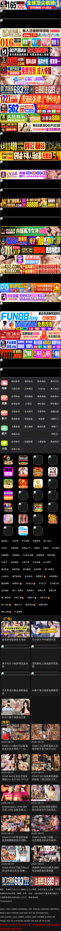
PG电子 (4, 548)
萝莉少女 (55, 381)
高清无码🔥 (30, 604)
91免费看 (19, 611)
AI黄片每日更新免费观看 (45, 690)
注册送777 (26, 548)
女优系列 (28, 411)
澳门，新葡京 (18, 590)
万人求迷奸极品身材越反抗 (15, 692)
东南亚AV (54, 396)
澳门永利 (47, 541)
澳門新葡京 (17, 576)
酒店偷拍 (15, 562)
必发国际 (38, 569)
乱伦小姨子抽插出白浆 (14, 717)
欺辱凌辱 (15, 403)
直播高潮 (40, 555)
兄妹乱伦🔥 (45, 597)
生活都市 (15, 441)
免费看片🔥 (41, 576)
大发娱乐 (5, 576)
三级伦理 (15, 388)
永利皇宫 (29, 576)
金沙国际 (5, 590)
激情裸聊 (5, 583)
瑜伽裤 (41, 418)
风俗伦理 (55, 441)
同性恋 (54, 433)
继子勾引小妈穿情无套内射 (15, 665)
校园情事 (28, 441)
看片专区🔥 (6, 604)
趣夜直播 (16, 569)
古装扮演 (15, 411)
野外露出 (55, 403)
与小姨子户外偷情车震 (44, 639)
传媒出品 (15, 433)
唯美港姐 (42, 396)
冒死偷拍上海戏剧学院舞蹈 (45, 665)
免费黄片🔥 (17, 583)
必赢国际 (5, 555)
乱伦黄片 (47, 562)
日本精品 (28, 388)
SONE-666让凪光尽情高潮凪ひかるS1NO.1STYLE (15, 778)
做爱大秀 (41, 590)
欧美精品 (42, 381)
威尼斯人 (5, 541)
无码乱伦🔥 (30, 583)
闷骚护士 (55, 418)
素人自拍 (55, 388)
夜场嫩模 (27, 569)
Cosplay (41, 388)
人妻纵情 (42, 441)
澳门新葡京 (49, 569)
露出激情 (28, 426)
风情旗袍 (15, 418)
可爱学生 (42, 411)
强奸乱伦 (28, 381)
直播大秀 (52, 590)
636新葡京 (53, 576)
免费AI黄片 (43, 604)
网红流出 (42, 403)
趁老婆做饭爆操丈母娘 (14, 639)
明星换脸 (28, 418)
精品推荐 (15, 381)
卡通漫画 (15, 426)
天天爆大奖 (54, 583)
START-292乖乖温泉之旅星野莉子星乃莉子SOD (45, 747)
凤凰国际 (16, 555)
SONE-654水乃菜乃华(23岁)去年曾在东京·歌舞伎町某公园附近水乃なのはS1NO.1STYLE (15, 872)
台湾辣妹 (15, 396)
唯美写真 (42, 426)
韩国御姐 (28, 396)
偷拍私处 (5, 569)
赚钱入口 (18, 604)
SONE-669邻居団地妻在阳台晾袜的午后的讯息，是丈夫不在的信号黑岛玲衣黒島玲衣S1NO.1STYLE (45, 811)
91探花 (28, 403)
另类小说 (15, 449)
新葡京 (46, 548)
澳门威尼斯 (6, 597)
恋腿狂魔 (55, 411)
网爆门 (54, 426)
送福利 (37, 548)
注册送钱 (15, 548)
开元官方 (42, 583)
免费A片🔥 (32, 597)
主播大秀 (25, 562)
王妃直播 (36, 562)
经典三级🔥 (19, 597)
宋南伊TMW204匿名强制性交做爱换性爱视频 (45, 869)
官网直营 (36, 541)
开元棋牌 (25, 541)
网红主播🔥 (6, 611)
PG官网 (15, 541)
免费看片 (31, 590)
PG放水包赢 (28, 555)
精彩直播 (51, 555)
